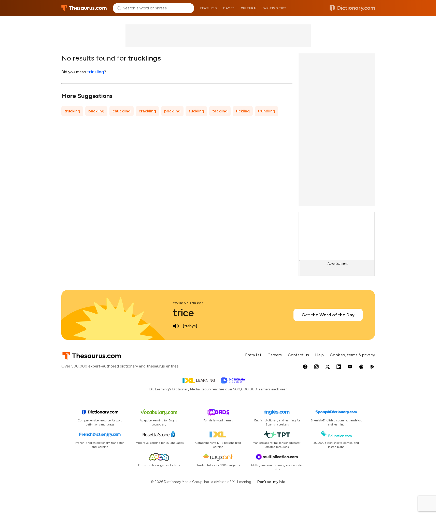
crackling (147, 111)
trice (183, 313)
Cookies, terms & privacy (352, 354)
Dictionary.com (352, 8)
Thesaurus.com (84, 8)
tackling (220, 111)
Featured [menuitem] (208, 8)
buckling (96, 111)
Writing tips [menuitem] (275, 8)
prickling (172, 111)
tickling (243, 111)
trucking (72, 111)
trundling (266, 111)
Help (319, 354)
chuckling (121, 111)
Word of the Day (188, 302)
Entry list (253, 354)
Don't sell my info (271, 482)
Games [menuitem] (229, 8)
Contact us (298, 354)
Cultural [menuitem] (249, 8)
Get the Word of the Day (328, 315)
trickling (95, 72)
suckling (196, 111)
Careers (275, 354)
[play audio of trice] (176, 326)
